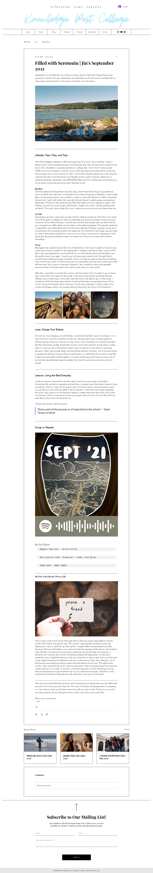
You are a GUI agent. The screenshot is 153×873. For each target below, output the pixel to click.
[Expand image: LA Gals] (76, 305)
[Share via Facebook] (36, 714)
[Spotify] (124, 32)
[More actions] (116, 56)
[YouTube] (121, 32)
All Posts (27, 42)
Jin (36, 42)
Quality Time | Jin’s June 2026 (74, 757)
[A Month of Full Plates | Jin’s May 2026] (113, 743)
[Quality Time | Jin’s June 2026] (76, 743)
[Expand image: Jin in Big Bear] (48, 305)
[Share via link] (47, 714)
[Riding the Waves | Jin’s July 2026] (40, 743)
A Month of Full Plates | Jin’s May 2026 (112, 757)
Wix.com (97, 871)
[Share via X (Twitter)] (42, 714)
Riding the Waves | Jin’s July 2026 (39, 757)
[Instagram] (118, 32)
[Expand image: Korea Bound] (104, 305)
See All (126, 729)
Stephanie (46, 42)
